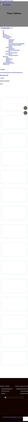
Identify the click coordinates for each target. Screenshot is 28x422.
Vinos (1, 83)
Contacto (2, 78)
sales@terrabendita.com (17, 72)
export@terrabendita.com (5, 72)
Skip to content (3, 0)
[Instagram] (25, 113)
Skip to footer (10, 0)
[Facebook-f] (25, 108)
